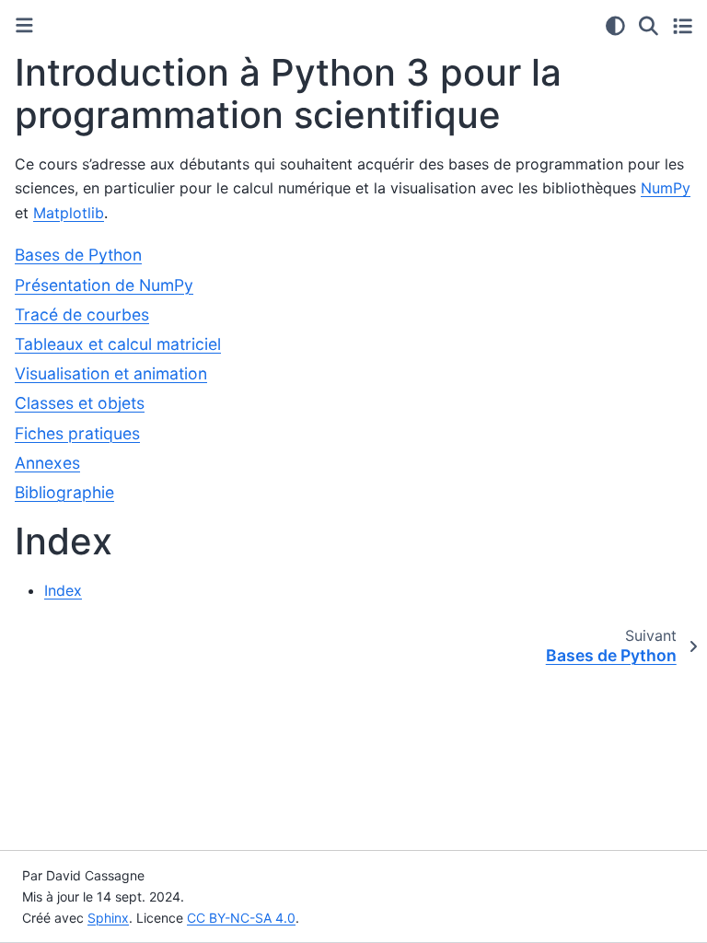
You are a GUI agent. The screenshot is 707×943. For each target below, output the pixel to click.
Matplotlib (68, 213)
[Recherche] (649, 25)
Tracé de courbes (82, 314)
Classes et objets (80, 403)
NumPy (665, 188)
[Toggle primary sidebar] (24, 25)
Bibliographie (64, 492)
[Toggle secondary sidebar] (683, 25)
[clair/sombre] (615, 25)
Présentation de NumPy (104, 285)
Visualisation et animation (111, 373)
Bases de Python (78, 254)
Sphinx (108, 918)
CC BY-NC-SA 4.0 (241, 918)
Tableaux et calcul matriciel (118, 344)
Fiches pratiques (77, 433)
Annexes (47, 462)
